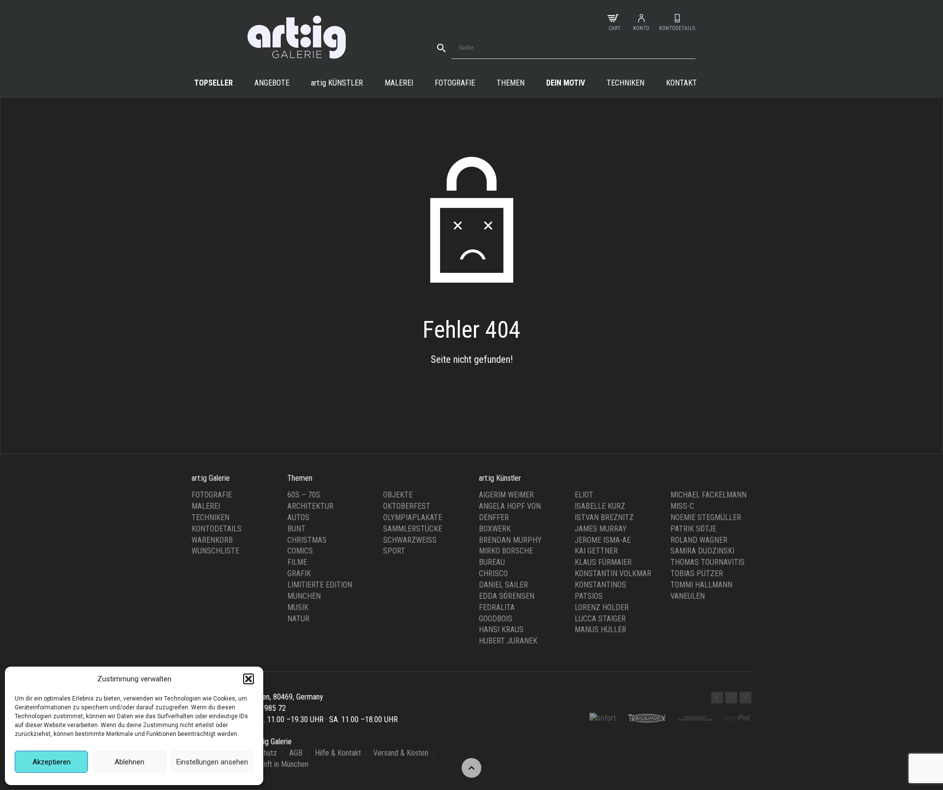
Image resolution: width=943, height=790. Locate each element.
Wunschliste (215, 551)
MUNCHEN (304, 596)
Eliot (584, 494)
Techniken (625, 83)
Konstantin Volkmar (613, 573)
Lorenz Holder (602, 607)
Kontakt (681, 83)
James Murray (601, 528)
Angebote (271, 83)
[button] (248, 679)
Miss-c (682, 506)
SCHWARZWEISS (410, 540)
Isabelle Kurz (600, 506)
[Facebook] (717, 697)
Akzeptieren (51, 762)
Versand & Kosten (400, 753)
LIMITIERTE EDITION (319, 584)
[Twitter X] (745, 697)
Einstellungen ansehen (212, 762)
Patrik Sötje (693, 528)
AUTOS (298, 517)
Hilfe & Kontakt (338, 753)
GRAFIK (299, 573)
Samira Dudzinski (702, 551)
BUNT (296, 528)
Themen (511, 83)
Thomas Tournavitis (707, 562)
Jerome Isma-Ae (603, 540)
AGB (296, 753)
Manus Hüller (600, 629)
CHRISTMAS (307, 540)
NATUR (298, 618)
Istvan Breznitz (604, 517)
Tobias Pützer (696, 573)
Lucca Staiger (600, 618)
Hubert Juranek (508, 640)
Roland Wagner (698, 540)
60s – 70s (303, 494)
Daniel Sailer (503, 584)
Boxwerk (495, 528)
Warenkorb (212, 540)
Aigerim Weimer (506, 494)
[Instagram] (731, 697)
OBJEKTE (398, 494)
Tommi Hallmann (701, 584)
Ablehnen (129, 762)
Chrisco (493, 573)
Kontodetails (217, 528)
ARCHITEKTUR (310, 506)
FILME (297, 562)
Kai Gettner (596, 551)
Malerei (399, 83)
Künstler (337, 83)
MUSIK (297, 607)
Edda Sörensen (506, 596)
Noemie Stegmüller (705, 517)
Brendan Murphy (510, 540)
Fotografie (455, 83)
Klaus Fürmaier (603, 562)
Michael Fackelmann (708, 494)
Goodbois (495, 618)
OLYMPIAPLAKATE (412, 517)
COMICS (300, 551)
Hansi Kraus (501, 629)
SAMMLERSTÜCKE (412, 528)
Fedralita (497, 607)
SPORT (394, 551)
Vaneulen (687, 596)
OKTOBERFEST (406, 506)
